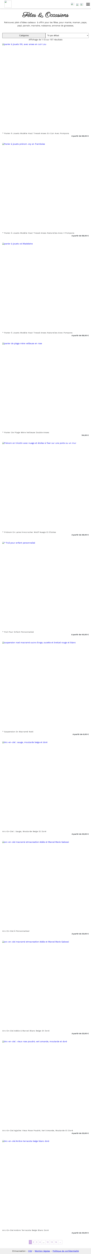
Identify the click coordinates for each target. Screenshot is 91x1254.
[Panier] (72, 4)
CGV (30, 1251)
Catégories (24, 35)
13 (52, 1242)
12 (48, 1242)
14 (56, 1242)
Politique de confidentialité (66, 1251)
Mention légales (42, 1251)
